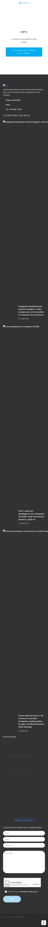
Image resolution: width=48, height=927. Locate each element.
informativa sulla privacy (29, 891)
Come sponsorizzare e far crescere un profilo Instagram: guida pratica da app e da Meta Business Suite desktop (31, 721)
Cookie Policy (20, 917)
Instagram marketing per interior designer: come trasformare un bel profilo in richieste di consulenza (31, 310)
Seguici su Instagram (24, 820)
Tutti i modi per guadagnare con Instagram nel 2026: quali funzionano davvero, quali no (31, 515)
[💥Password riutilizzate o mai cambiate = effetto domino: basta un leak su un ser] (10, 808)
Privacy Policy (8, 917)
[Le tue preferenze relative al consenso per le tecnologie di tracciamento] (43, 922)
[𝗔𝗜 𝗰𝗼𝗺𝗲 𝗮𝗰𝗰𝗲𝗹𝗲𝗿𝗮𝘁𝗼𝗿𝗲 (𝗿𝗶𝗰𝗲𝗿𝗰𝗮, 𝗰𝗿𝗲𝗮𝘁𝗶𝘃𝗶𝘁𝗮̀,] (25, 779)
